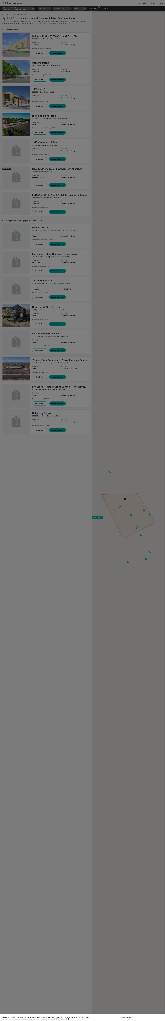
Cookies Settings (126, 1017)
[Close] (162, 1017)
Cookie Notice (64, 1019)
